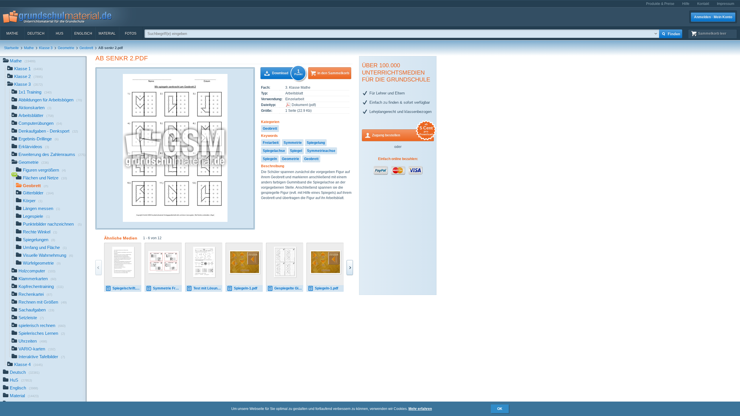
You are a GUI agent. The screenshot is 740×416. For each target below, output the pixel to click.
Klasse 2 (28, 76)
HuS (59, 33)
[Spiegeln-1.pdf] (244, 262)
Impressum (725, 4)
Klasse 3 (46, 48)
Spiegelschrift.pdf (126, 288)
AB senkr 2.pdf (121, 58)
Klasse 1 (28, 68)
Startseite (11, 48)
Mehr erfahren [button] (420, 409)
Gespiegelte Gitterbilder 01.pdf (288, 288)
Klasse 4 (28, 364)
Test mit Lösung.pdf (207, 288)
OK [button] (499, 409)
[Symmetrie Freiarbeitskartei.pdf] (163, 262)
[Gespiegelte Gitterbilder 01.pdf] (285, 262)
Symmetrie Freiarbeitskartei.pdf (167, 288)
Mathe (12, 33)
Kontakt (703, 4)
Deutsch (36, 33)
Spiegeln (270, 159)
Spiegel (296, 151)
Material (107, 33)
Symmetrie (293, 143)
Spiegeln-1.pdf (245, 288)
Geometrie (66, 48)
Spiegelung (316, 143)
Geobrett (86, 48)
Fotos (130, 33)
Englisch (83, 33)
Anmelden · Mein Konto (713, 17)
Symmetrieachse (321, 151)
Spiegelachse (274, 151)
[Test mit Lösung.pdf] (204, 262)
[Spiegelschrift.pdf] (123, 262)
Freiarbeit (271, 143)
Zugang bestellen (402, 133)
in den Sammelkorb (333, 73)
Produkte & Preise (660, 4)
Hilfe (685, 4)
